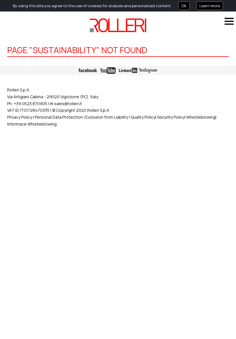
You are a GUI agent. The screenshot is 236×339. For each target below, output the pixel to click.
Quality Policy (143, 117)
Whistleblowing (201, 117)
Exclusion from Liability (106, 117)
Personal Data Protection (58, 117)
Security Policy (170, 117)
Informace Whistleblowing (32, 124)
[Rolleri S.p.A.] (118, 25)
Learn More (209, 5)
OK (183, 5)
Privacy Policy (19, 117)
